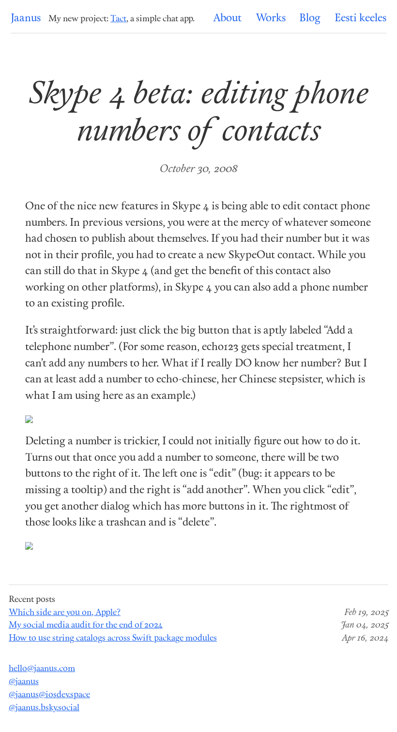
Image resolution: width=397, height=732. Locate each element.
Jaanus (26, 18)
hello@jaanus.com (42, 669)
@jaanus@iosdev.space (49, 695)
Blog (310, 18)
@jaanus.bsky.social (44, 708)
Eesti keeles (360, 18)
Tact (118, 19)
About (227, 18)
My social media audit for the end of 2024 (86, 625)
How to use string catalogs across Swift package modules (113, 638)
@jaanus (24, 682)
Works (271, 18)
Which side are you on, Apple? (65, 613)
